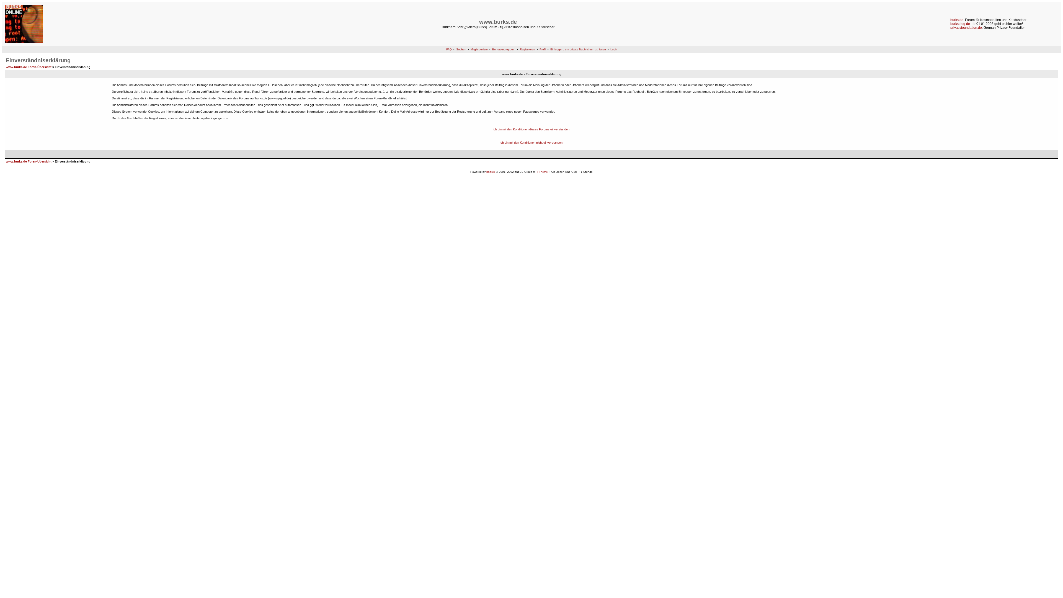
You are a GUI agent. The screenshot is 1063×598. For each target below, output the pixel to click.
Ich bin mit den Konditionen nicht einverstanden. (531, 142)
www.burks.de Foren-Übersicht (28, 67)
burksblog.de (960, 24)
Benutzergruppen (503, 49)
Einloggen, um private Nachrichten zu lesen (578, 49)
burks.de (956, 20)
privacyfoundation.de (966, 28)
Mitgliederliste (479, 49)
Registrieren (527, 49)
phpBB (490, 171)
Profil (543, 49)
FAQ (449, 49)
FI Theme (542, 171)
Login (614, 49)
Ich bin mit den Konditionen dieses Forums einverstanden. (531, 129)
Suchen (461, 49)
